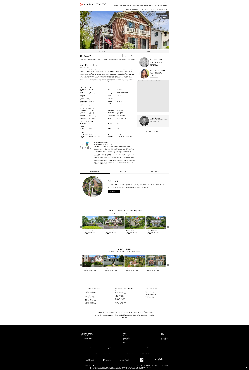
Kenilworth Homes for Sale (151, 292)
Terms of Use (164, 339)
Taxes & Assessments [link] (102, 59)
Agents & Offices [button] (137, 5)
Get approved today (155, 121)
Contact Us (163, 337)
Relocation (125, 339)
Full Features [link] (83, 59)
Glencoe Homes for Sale (150, 297)
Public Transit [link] (131, 59)
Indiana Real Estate (85, 335)
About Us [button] (166, 5)
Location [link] (111, 59)
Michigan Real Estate (86, 337)
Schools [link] (116, 59)
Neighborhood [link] (122, 59)
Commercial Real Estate (86, 333)
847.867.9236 (158, 62)
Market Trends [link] (108, 60)
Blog (124, 342)
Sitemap (161, 365)
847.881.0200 (158, 61)
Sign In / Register (161, 3)
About (124, 334)
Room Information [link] (92, 59)
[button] (153, 96)
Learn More (114, 191)
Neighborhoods (126, 337)
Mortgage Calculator (153, 131)
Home (124, 333)
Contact (153, 64)
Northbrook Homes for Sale (151, 296)
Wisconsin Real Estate (86, 338)
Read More (107, 81)
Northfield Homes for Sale (150, 291)
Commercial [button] (158, 5)
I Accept (155, 367)
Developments (148, 5)
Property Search (127, 335)
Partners (125, 341)
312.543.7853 (158, 73)
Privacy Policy (164, 338)
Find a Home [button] (118, 5)
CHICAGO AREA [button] (147, 3)
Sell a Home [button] (127, 5)
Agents (163, 334)
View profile (154, 65)
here (142, 368)
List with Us (164, 335)
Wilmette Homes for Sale (150, 294)
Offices (162, 333)
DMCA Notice (164, 341)
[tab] (95, 172)
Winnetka (98, 69)
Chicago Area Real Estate (87, 334)
